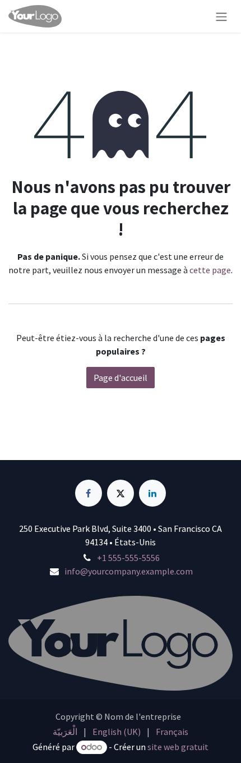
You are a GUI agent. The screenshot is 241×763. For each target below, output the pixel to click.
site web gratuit (177, 746)
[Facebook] (88, 493)
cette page (210, 269)
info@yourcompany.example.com (128, 571)
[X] (120, 493)
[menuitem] (65, 731)
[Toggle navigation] (221, 16)
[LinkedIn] (152, 493)
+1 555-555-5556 (128, 557)
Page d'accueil (120, 377)
